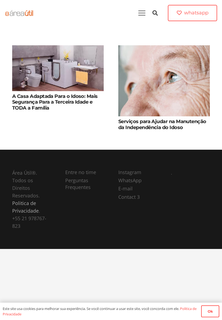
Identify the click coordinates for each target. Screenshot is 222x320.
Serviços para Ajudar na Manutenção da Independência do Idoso (162, 124)
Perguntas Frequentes (78, 183)
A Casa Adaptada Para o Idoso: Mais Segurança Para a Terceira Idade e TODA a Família (55, 102)
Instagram (129, 172)
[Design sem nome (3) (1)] (19, 13)
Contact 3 (129, 197)
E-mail (125, 188)
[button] (155, 13)
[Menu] (142, 13)
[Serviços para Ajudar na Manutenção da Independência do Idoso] (164, 49)
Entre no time (80, 172)
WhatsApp (130, 180)
